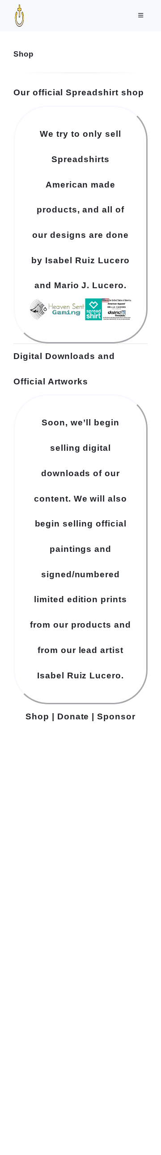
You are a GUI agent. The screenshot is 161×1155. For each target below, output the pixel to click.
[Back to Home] (129, 1134)
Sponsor (116, 716)
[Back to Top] (147, 1134)
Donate (73, 716)
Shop (37, 716)
